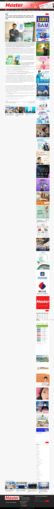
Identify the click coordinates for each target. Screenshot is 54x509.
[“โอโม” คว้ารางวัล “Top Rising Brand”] (30, 110)
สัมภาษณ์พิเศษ (16, 9)
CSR (36, 446)
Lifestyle (37, 454)
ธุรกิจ (12, 9)
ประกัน (37, 469)
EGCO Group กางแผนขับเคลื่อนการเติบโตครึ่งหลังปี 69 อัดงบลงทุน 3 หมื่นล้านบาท (32, 491)
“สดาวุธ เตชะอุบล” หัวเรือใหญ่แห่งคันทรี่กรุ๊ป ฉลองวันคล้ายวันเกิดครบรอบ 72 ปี (28, 101)
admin (21, 116)
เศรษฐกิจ (9, 9)
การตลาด (6, 112)
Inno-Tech (32, 9)
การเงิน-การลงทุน (18, 488)
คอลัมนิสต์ (28, 9)
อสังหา (37, 476)
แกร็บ (19, 99)
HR (36, 450)
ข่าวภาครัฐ (37, 464)
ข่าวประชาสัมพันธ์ (30, 112)
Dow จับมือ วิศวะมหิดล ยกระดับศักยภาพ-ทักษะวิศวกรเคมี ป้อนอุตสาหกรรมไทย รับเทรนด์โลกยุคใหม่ (12, 101)
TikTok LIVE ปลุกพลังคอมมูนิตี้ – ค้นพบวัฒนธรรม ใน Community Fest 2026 (20, 115)
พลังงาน (37, 471)
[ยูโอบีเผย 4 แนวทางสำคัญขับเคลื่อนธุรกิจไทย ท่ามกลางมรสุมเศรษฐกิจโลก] (21, 485)
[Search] (48, 9)
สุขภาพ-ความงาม (38, 475)
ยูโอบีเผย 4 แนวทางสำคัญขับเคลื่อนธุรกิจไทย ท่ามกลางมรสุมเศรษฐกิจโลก (21, 491)
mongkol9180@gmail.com (23, 502)
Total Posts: (36, 499)
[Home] (5, 9)
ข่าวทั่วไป (24, 9)
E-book (37, 9)
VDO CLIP (41, 9)
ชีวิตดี (20, 9)
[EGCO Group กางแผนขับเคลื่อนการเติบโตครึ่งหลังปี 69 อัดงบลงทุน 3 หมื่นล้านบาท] (32, 485)
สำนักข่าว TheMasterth (15, 99)
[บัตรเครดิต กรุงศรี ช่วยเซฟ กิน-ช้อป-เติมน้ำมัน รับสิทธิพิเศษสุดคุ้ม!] (10, 110)
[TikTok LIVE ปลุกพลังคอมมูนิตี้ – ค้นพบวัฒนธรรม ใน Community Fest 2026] (20, 110)
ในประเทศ (37, 479)
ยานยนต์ (37, 472)
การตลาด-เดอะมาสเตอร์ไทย (10, 99)
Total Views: (36, 497)
